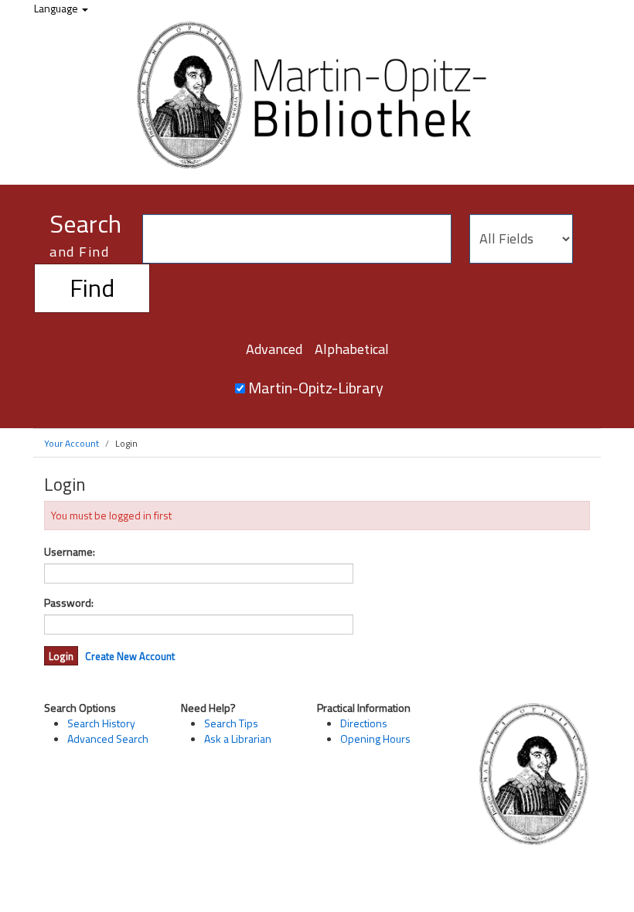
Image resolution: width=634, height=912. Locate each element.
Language (57, 8)
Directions (363, 723)
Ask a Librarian (237, 738)
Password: (69, 603)
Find (92, 287)
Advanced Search (107, 738)
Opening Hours (375, 738)
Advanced (274, 349)
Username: (69, 552)
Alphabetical (352, 349)
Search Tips (231, 723)
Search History (101, 723)
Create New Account (130, 656)
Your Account (71, 443)
